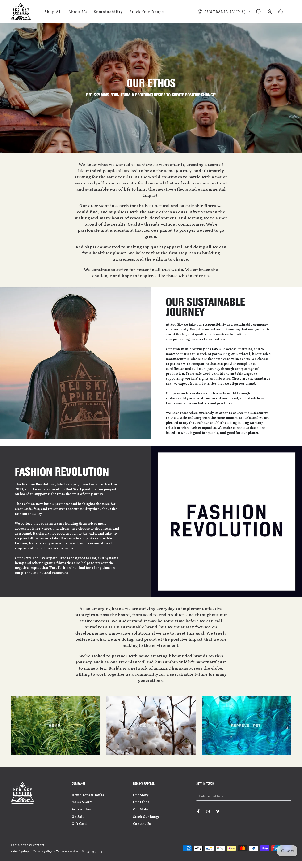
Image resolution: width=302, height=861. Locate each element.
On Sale (78, 817)
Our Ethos (141, 802)
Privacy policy (42, 851)
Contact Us (142, 824)
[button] (258, 12)
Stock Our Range (146, 817)
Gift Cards (80, 824)
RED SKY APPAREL (33, 845)
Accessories (81, 809)
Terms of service (67, 851)
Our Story (141, 795)
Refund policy (20, 851)
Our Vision (142, 809)
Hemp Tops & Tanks (88, 795)
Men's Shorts (82, 802)
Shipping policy (92, 851)
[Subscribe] (288, 796)
